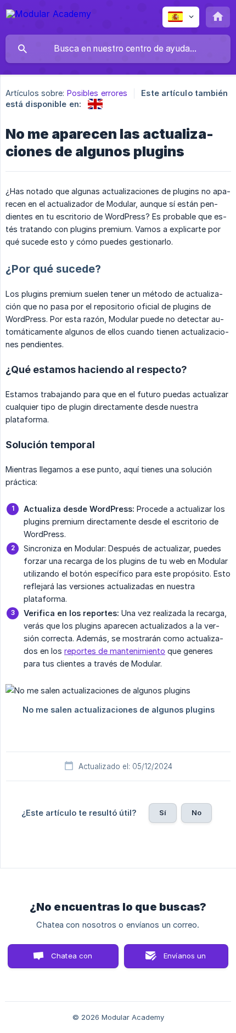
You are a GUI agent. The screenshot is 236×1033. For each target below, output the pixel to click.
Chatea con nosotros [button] (69, 959)
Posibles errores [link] (97, 93)
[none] (48, 16)
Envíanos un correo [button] (185, 959)
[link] (95, 104)
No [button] (196, 812)
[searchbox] (118, 49)
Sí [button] (162, 812)
